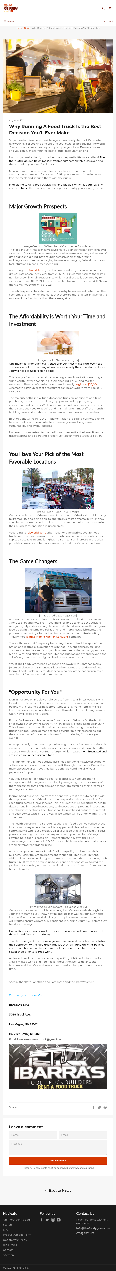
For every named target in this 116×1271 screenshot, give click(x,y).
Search (7, 1224)
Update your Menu (15, 1239)
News (27, 28)
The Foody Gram (20, 1268)
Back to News (59, 1190)
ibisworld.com (36, 532)
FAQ (5, 1229)
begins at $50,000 (86, 384)
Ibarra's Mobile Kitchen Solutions (47, 636)
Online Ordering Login (17, 1219)
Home (19, 28)
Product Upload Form (17, 1234)
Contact (8, 1249)
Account (108, 21)
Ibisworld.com (36, 270)
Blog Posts (10, 1244)
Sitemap (8, 1254)
